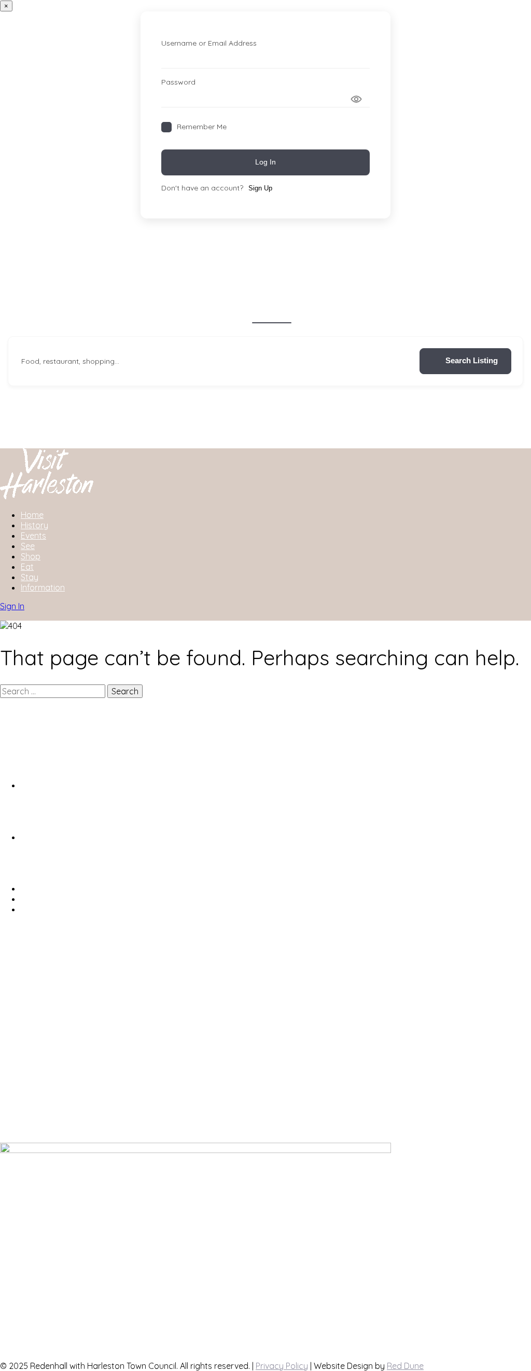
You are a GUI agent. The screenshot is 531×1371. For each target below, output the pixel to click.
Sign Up (260, 188)
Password (178, 82)
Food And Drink (332, 314)
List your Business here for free (79, 888)
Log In (265, 162)
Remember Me (202, 126)
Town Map (40, 909)
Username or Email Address (209, 43)
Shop (382, 314)
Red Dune (405, 1366)
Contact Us (42, 899)
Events (33, 535)
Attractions (271, 314)
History (34, 525)
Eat (27, 566)
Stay (29, 577)
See (28, 546)
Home (32, 515)
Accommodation (209, 314)
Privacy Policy (282, 1366)
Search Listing (471, 360)
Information (43, 587)
